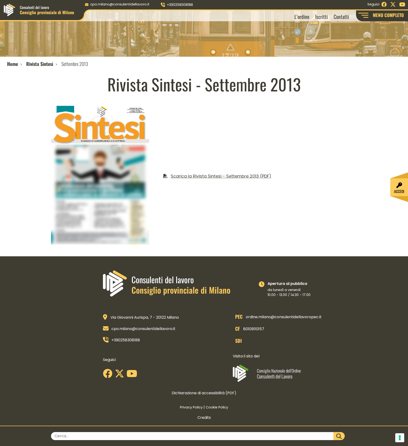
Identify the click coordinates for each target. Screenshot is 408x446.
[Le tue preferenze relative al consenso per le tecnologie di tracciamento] (399, 437)
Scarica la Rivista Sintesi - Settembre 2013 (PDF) (221, 176)
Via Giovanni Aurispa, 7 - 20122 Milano (144, 317)
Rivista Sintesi (39, 63)
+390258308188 (180, 4)
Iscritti (321, 16)
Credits (204, 417)
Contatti (341, 16)
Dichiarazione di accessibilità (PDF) (204, 393)
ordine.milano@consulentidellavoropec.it (284, 317)
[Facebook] (109, 375)
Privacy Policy (191, 407)
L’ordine (301, 16)
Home (12, 63)
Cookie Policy (217, 407)
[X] (121, 375)
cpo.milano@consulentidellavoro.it (119, 4)
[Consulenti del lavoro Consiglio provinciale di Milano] (9, 10)
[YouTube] (133, 375)
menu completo (388, 15)
